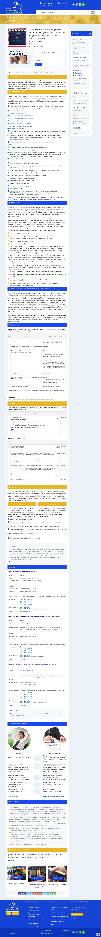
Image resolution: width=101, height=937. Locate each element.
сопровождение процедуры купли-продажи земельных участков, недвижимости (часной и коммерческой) (35, 167)
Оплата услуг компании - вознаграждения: (21, 533)
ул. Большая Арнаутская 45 (28, 578)
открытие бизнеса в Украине (17, 152)
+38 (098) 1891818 (46, 6)
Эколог (53, 924)
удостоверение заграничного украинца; (21, 123)
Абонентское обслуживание (35, 926)
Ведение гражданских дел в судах (81, 118)
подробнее (63, 446)
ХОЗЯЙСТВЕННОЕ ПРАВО (80, 39)
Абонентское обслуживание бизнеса (79, 132)
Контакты (50, 12)
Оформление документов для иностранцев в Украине (72, 19)
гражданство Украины (15, 121)
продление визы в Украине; (17, 113)
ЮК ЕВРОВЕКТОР (14, 7)
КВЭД (8, 914)
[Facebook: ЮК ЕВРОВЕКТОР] (72, 918)
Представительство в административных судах (79, 122)
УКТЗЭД (15, 914)
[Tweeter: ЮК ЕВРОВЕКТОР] (75, 918)
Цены (35, 72)
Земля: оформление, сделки (80, 103)
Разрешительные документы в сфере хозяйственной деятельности (36, 914)
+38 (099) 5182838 (46, 3)
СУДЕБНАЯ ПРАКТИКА (79, 107)
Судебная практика (33, 923)
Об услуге (17, 72)
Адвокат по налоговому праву (58, 919)
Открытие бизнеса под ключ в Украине (80, 47)
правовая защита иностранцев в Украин (21, 191)
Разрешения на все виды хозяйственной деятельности (80, 84)
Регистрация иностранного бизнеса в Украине (81, 65)
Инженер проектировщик (57, 921)
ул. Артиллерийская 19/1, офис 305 (30, 623)
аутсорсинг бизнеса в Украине (18, 159)
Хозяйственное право (33, 907)
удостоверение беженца (16, 129)
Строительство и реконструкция (80, 97)
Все (10, 72)
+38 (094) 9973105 (26, 599)
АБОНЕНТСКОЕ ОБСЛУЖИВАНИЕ (77, 127)
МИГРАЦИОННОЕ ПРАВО (62, 17)
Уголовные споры (77, 110)
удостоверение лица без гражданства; (20, 126)
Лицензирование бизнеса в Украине (79, 79)
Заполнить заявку (77, 914)
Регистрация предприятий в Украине (79, 43)
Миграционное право (33, 910)
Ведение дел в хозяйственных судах (80, 114)
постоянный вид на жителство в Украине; (21, 118)
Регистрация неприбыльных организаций (79, 52)
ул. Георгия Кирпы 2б (26, 670)
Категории (75, 33)
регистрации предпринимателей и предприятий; (23, 150)
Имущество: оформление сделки (81, 100)
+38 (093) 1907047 (64, 3)
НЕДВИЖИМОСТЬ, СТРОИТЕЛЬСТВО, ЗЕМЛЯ (80, 92)
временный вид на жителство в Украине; (21, 116)
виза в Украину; (14, 110)
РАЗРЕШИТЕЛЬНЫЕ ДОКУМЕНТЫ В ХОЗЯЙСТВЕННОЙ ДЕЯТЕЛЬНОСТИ (78, 73)
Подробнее (16, 877)
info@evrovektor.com (25, 612)
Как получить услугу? (46, 72)
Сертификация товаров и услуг (80, 88)
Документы (27, 72)
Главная (43, 12)
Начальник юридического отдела (59, 916)
